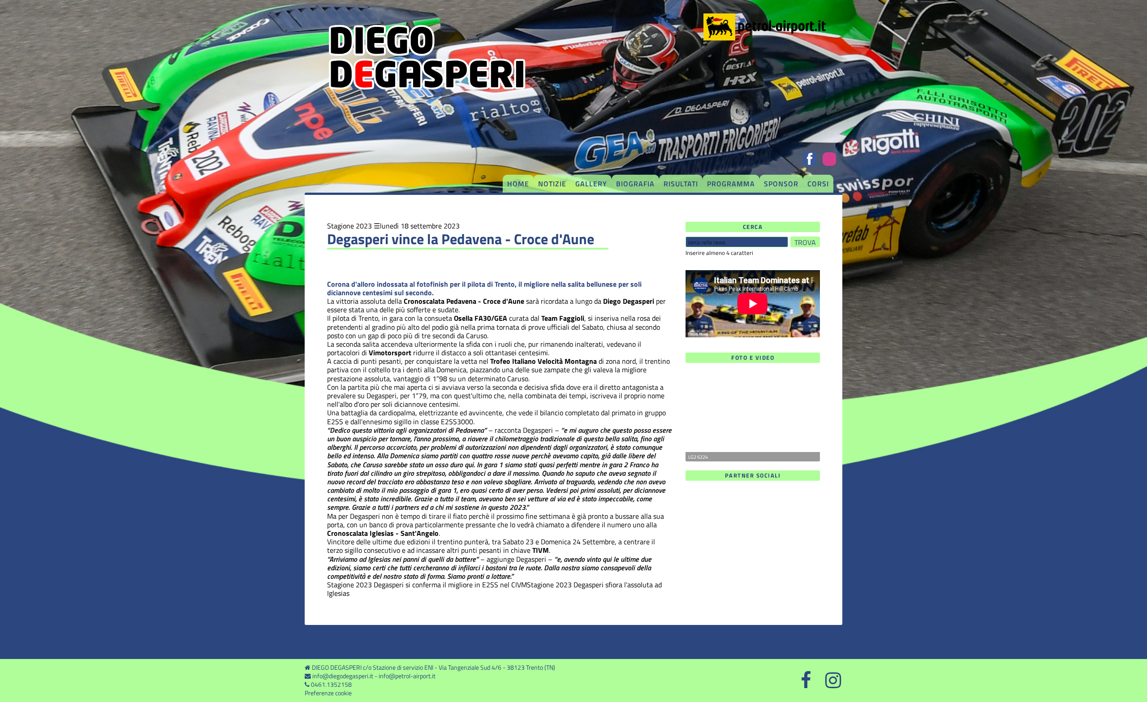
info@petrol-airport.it (407, 676)
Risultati (681, 183)
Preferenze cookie (328, 693)
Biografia (635, 183)
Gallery (591, 183)
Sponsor (781, 183)
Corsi (818, 183)
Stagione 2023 (349, 225)
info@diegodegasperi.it (342, 676)
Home (518, 183)
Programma (731, 183)
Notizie (552, 183)
